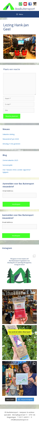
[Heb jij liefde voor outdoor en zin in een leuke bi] (19, 378)
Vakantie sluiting (9, 134)
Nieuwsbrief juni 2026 (11, 139)
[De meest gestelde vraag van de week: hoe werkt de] (19, 342)
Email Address (8, 191)
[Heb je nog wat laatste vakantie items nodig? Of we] (19, 270)
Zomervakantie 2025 (10, 160)
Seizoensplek (7, 165)
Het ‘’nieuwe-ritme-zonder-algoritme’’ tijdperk (17, 171)
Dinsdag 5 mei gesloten (11, 144)
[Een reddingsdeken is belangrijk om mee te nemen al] (19, 306)
